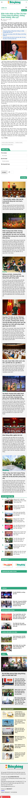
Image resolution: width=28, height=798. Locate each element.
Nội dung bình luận (5, 164)
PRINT (24, 10)
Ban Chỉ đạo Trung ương (7, 144)
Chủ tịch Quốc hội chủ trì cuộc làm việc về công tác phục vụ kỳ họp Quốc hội (14, 38)
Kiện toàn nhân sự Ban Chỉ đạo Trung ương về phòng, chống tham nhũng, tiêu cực (13, 15)
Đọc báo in (5, 559)
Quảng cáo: (6, 788)
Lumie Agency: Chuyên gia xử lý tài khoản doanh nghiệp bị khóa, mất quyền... (20, 714)
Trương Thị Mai (18, 142)
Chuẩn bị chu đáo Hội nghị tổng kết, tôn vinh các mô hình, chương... (19, 553)
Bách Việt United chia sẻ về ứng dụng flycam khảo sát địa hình (20, 722)
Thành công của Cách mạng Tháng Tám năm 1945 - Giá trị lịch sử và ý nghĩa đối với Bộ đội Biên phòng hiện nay (14, 475)
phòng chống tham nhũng (7, 142)
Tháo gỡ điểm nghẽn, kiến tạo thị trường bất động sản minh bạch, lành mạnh (13, 201)
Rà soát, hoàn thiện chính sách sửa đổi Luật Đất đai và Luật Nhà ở (14, 362)
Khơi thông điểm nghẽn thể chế (12, 435)
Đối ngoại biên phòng (8, 610)
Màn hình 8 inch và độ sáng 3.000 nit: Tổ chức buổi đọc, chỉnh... (20, 738)
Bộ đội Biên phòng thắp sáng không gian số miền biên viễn (13, 674)
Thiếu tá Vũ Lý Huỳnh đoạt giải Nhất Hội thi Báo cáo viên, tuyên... (19, 533)
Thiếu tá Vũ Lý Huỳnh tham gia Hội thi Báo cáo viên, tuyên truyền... (19, 546)
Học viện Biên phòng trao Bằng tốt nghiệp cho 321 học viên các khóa (19, 527)
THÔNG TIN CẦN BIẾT (8, 709)
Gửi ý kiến (23, 177)
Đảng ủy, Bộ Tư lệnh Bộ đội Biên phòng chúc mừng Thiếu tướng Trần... (19, 501)
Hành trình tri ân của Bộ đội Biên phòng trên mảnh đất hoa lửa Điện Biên (20, 692)
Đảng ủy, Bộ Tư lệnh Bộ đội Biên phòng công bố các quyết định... (19, 507)
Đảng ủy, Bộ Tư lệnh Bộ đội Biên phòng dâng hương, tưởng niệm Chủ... (19, 520)
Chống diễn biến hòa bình (9, 632)
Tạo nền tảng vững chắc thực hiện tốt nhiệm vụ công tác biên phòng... (19, 540)
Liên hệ (2, 790)
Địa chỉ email (4, 158)
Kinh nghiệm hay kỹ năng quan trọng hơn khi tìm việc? (20, 746)
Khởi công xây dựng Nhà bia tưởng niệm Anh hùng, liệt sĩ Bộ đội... (19, 514)
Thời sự (4, 588)
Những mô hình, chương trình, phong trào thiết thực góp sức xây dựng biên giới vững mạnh (13, 276)
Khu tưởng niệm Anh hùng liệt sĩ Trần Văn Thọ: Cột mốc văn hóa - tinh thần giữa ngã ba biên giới (20, 701)
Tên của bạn (4, 152)
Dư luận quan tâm (7, 496)
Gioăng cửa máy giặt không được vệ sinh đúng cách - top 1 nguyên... (20, 755)
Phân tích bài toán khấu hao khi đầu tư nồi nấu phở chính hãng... (20, 730)
